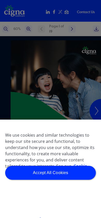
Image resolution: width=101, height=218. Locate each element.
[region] (50, 169)
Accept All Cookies (50, 172)
